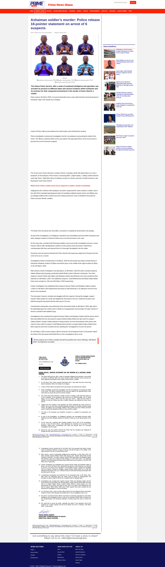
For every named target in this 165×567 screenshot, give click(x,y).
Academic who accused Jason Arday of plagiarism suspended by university (125, 105)
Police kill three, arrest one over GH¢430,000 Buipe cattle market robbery (125, 62)
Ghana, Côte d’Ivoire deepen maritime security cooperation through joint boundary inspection (125, 148)
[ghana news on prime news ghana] (37, 4)
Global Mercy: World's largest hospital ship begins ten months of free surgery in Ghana (124, 51)
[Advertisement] (65, 116)
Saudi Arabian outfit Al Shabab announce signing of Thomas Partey (124, 72)
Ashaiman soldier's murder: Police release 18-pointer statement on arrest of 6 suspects (65, 24)
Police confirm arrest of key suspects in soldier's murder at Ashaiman (65, 186)
